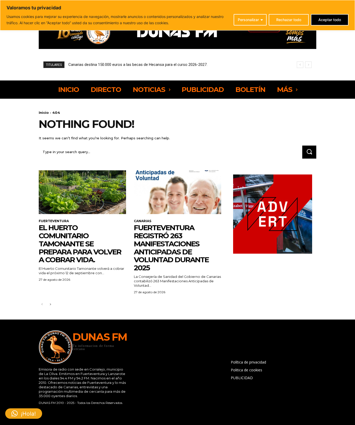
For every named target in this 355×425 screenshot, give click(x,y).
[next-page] (50, 304)
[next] (308, 64)
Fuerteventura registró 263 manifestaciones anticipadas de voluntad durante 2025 (171, 247)
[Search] (309, 152)
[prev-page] (42, 304)
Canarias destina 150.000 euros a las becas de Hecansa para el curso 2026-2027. (137, 64)
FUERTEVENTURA (54, 221)
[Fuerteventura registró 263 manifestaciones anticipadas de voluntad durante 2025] (177, 192)
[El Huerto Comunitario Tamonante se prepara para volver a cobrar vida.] (82, 192)
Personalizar (248, 19)
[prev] (300, 64)
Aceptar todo (329, 19)
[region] (177, 15)
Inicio (44, 112)
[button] (23, 413)
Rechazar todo (288, 19)
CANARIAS (142, 221)
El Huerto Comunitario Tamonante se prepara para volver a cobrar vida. (80, 243)
